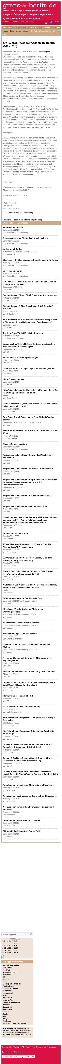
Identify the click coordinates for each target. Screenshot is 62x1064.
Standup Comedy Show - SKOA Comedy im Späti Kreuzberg (30, 295)
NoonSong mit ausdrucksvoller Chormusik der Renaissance (30, 796)
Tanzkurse (7, 1021)
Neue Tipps (16, 10)
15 (15, 948)
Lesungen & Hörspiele (12, 984)
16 (17, 948)
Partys (5, 1019)
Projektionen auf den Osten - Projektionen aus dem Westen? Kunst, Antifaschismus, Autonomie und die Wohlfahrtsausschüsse (30, 482)
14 (13, 948)
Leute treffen (8, 1000)
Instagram (46, 22)
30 (17, 953)
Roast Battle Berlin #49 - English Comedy (21, 707)
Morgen (6, 14)
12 (8, 948)
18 (5, 950)
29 (15, 953)
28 (13, 953)
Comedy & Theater (10, 989)
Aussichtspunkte (10, 972)
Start (4, 10)
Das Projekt (7, 1047)
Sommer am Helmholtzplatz (15, 533)
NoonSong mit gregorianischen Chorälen (21, 820)
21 (13, 950)
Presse (16, 1047)
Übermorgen (20, 14)
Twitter (51, 22)
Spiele (5, 1014)
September (45, 14)
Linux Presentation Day (13, 379)
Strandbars (7, 1009)
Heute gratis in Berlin (36, 10)
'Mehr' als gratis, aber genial (14, 1023)
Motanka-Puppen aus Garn (15, 444)
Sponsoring (41, 1047)
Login (57, 21)
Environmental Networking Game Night (20, 357)
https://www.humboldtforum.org (21, 213)
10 (3, 948)
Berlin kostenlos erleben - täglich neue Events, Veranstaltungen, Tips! (31, 28)
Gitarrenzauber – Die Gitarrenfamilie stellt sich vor (25, 238)
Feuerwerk (7, 975)
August (33, 14)
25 (5, 953)
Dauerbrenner (33, 18)
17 (3, 950)
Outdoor (6, 1012)
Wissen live (7, 998)
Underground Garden (12, 249)
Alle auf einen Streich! (13, 227)
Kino (4, 977)
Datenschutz (7, 1052)
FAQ (31, 21)
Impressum (51, 1047)
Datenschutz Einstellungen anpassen (18, 1056)
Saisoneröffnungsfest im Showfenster (20, 634)
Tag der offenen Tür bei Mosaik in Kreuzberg (23, 333)
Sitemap (17, 1052)
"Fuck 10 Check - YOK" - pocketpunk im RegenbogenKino (29, 368)
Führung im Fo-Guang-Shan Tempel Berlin (22, 831)
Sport (5, 1016)
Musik (5, 995)
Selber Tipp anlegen (10, 21)
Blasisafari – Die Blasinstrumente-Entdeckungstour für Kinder (30, 260)
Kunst (5, 982)
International (8, 993)
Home (5, 31)
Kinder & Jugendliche (11, 1002)
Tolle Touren (7, 968)
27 (10, 953)
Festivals (6, 970)
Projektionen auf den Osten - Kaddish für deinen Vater (27, 495)
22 (15, 950)
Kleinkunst (7, 991)
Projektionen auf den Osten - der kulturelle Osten (25, 506)
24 (3, 953)
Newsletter (17, 18)
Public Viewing (8, 986)
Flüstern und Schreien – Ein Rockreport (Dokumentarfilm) (29, 671)
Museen (26, 31)
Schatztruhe (8, 1007)
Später (5, 18)
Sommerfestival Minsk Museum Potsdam (21, 623)
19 (8, 950)
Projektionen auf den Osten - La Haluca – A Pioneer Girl (28, 468)
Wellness (6, 1005)
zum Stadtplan (44, 52)
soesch (9, 206)
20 (10, 950)
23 (17, 950)
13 (10, 948)
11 (5, 948)
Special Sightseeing (11, 965)
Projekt (24, 21)
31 (3, 955)
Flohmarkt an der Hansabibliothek (18, 696)
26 (8, 953)
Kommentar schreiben (22, 220)
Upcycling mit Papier (12, 271)
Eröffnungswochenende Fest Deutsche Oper (22, 598)
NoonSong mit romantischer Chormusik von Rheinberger (28, 785)
